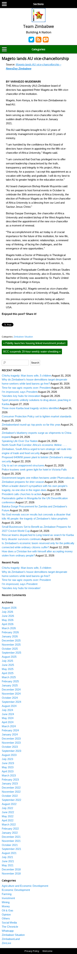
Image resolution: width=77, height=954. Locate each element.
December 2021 (11, 836)
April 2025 (7, 673)
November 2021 (11, 840)
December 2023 (11, 738)
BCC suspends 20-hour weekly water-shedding (32, 351)
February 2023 (10, 779)
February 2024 (10, 730)
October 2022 (10, 795)
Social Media (9, 922)
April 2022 (7, 820)
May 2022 (7, 816)
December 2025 (11, 640)
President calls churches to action (21, 494)
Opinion (6, 914)
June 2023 (8, 763)
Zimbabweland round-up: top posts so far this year (31, 424)
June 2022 (8, 812)
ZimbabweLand (11, 938)
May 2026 (7, 619)
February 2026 (10, 632)
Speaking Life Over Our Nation (20, 441)
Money (6, 906)
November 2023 (11, 742)
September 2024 (11, 701)
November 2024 (11, 693)
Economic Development (16, 889)
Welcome (47, 951)
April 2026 (7, 624)
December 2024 (11, 689)
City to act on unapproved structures (23, 465)
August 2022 (9, 803)
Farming (6, 894)
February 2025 (10, 681)
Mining (5, 902)
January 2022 (10, 832)
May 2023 (7, 767)
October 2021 (10, 844)
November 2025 (11, 644)
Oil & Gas (7, 910)
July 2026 (7, 611)
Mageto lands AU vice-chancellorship (36, 58)
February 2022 (10, 828)
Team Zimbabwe (38, 26)
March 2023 (9, 775)
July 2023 (7, 759)
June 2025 (8, 664)
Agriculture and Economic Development (25, 885)
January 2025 (10, 685)
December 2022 (11, 787)
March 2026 (9, 628)
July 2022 (7, 808)
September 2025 (11, 652)
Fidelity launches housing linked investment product (34, 343)
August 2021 (9, 853)
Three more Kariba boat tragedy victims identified (30, 408)
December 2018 (11, 869)
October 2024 (10, 697)
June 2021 (8, 861)
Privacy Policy (32, 951)
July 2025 (7, 660)
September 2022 (11, 799)
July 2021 (7, 857)
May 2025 (7, 669)
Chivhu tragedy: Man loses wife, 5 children (26, 375)
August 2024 (9, 705)
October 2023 (10, 746)
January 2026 (10, 636)
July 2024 (7, 710)
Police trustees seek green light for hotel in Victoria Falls (34, 469)
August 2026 (9, 607)
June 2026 (8, 615)
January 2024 (10, 734)
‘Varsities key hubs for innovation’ (21, 395)
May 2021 (7, 865)
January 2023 (10, 783)
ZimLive (6, 943)
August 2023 (9, 754)
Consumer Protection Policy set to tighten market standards (36, 416)
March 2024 (9, 726)
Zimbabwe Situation (23, 337)
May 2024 (7, 718)
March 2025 (9, 677)
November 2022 (11, 791)
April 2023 (7, 771)
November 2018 (11, 873)
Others (6, 918)
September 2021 (11, 848)
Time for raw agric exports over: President (26, 387)
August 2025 (9, 656)
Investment (8, 898)
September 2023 (11, 750)
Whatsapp (8, 930)
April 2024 (7, 722)
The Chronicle (10, 926)
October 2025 (10, 648)
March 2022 (9, 824)
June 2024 (8, 714)
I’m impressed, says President (19, 391)
